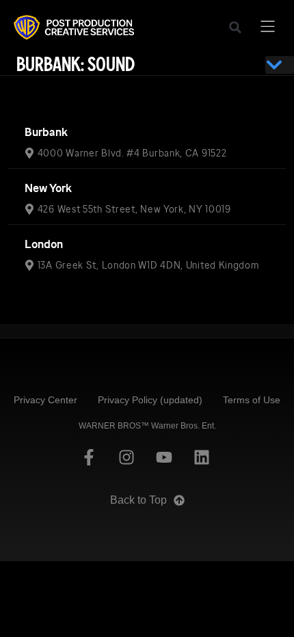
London (44, 244)
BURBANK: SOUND (75, 64)
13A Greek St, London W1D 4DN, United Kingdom (148, 265)
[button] (235, 27)
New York (48, 188)
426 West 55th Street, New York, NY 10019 (134, 209)
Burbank (46, 132)
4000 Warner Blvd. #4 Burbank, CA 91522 (132, 153)
